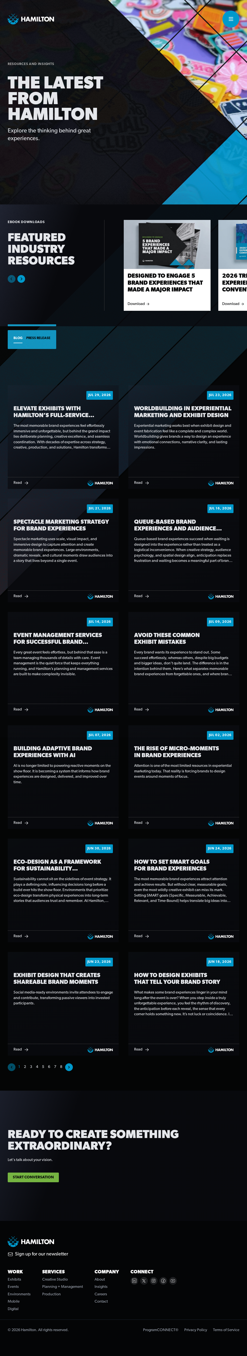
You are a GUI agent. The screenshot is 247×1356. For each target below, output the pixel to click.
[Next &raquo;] (69, 1067)
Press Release (38, 338)
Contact (101, 1302)
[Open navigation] (230, 19)
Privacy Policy (195, 1330)
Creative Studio (55, 1280)
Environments (19, 1294)
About (100, 1280)
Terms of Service (226, 1330)
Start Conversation (33, 1177)
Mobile (14, 1302)
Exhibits (14, 1280)
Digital (13, 1309)
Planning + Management (62, 1287)
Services (53, 1272)
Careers (101, 1294)
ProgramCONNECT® (160, 1330)
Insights (101, 1287)
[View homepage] (31, 19)
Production (51, 1294)
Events (13, 1287)
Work (15, 1272)
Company (107, 1272)
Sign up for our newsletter (41, 1254)
